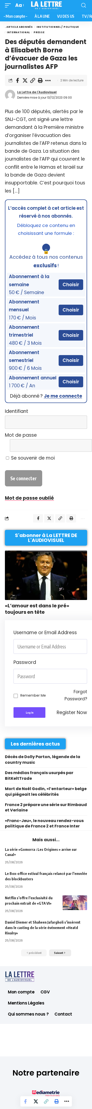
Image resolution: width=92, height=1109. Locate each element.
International (18, 32)
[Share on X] (25, 80)
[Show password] (85, 676)
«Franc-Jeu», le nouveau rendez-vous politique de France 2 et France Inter (44, 823)
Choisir (71, 284)
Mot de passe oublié (29, 498)
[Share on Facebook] (17, 80)
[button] (9, 5)
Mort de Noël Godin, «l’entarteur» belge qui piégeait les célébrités (46, 791)
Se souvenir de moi (32, 458)
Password (24, 662)
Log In (29, 712)
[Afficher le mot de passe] (80, 445)
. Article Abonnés (19, 27)
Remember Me (33, 695)
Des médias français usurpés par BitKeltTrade (39, 775)
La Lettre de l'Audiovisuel (37, 92)
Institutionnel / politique (58, 27)
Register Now (72, 712)
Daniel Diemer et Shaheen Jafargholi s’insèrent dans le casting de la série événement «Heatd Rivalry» (42, 927)
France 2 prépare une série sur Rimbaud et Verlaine (46, 807)
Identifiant (16, 411)
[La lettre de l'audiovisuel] (46, 5)
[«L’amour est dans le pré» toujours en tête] (46, 575)
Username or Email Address (45, 632)
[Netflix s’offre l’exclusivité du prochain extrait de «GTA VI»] (75, 902)
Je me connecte (63, 396)
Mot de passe (21, 435)
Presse (39, 32)
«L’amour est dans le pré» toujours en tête (37, 608)
